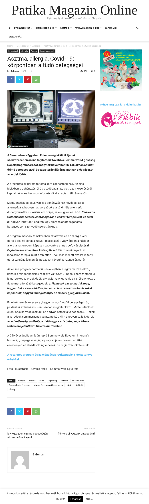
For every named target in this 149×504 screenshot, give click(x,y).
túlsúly (12, 389)
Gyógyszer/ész (22, 28)
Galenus (15, 71)
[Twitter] (19, 79)
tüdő (69, 385)
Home (10, 45)
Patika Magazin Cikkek (87, 28)
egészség (53, 380)
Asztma (34, 51)
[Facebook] (11, 79)
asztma (32, 380)
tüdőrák (79, 385)
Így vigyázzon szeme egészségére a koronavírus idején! (28, 435)
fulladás (64, 380)
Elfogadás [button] (75, 498)
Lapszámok (111, 28)
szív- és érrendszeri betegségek (48, 385)
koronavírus (78, 380)
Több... (88, 499)
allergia (21, 380)
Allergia (36, 45)
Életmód (64, 28)
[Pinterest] (27, 79)
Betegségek (23, 45)
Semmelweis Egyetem (19, 385)
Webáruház (15, 36)
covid (42, 380)
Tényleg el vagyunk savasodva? (76, 433)
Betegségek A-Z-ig (44, 28)
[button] (137, 28)
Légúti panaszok (47, 51)
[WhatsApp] (36, 79)
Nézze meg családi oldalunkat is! (120, 104)
